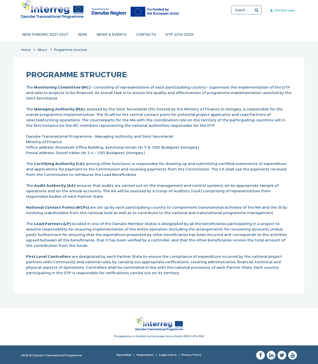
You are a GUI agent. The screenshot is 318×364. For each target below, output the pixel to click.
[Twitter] (282, 355)
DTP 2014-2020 (179, 34)
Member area (284, 10)
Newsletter (124, 354)
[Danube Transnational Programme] (100, 9)
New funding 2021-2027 (45, 34)
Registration (145, 354)
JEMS (82, 34)
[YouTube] (292, 355)
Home (26, 49)
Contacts (146, 34)
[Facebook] (260, 355)
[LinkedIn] (271, 355)
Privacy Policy (191, 354)
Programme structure (70, 49)
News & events (111, 34)
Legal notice (167, 354)
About (42, 49)
